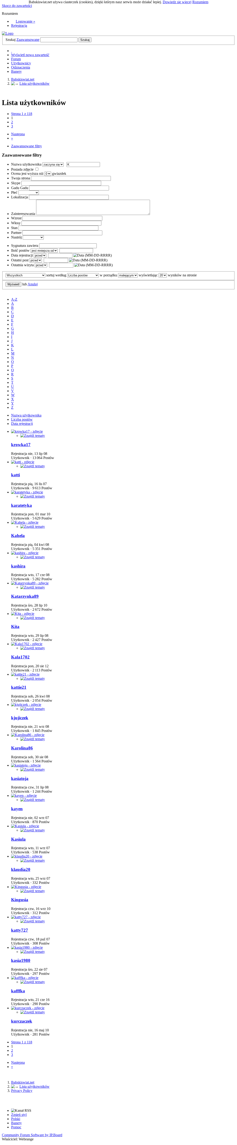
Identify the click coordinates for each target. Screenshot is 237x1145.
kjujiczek (19, 717)
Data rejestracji (22, 255)
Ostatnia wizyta (22, 265)
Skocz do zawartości (17, 6)
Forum (16, 59)
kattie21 (18, 687)
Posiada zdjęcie (22, 169)
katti (15, 474)
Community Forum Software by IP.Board (32, 1135)
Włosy (16, 223)
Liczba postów (22, 419)
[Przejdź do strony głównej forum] (7, 33)
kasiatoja (19, 778)
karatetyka (21, 505)
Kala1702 (20, 657)
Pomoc (16, 1127)
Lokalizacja (19, 197)
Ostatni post (19, 260)
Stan (14, 228)
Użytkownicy (21, 63)
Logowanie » (25, 21)
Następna (18, 134)
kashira (18, 566)
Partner (16, 233)
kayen (17, 808)
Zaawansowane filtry (26, 146)
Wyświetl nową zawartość (30, 55)
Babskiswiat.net (22, 1082)
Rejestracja (19, 25)
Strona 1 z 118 (21, 114)
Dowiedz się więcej (177, 2)
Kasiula (18, 839)
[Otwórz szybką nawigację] (11, 51)
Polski (15, 1119)
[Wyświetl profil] (27, 431)
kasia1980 (20, 960)
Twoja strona (20, 178)
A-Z (14, 299)
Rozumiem (200, 2)
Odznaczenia (20, 67)
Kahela (18, 535)
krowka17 (21, 444)
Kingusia (19, 899)
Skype (15, 183)
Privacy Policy (21, 1091)
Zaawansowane (27, 40)
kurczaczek (21, 1021)
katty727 (19, 930)
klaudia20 (20, 869)
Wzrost (16, 218)
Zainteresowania (23, 214)
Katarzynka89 (25, 596)
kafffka (18, 990)
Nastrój (16, 237)
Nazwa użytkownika (26, 164)
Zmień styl (19, 1115)
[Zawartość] (32, 436)
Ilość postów (20, 250)
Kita (15, 626)
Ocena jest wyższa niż (27, 173)
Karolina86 (22, 748)
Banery (16, 71)
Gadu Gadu (19, 188)
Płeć (14, 192)
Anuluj (33, 284)
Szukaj (11, 40)
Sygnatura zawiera (24, 246)
